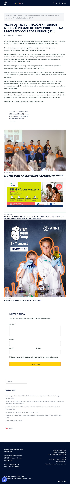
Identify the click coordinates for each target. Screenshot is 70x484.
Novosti (19, 35)
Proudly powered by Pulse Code (14, 476)
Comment (12, 324)
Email (11, 348)
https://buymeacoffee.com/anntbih (56, 464)
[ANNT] (5, 3)
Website (38, 348)
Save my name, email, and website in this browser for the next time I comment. (34, 357)
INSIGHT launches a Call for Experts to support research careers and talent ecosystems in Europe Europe (34, 217)
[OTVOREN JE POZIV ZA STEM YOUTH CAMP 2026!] (35, 258)
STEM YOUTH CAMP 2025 (14, 421)
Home (7, 15)
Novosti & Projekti (16, 15)
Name (11, 339)
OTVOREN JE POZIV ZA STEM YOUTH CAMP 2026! (22, 301)
